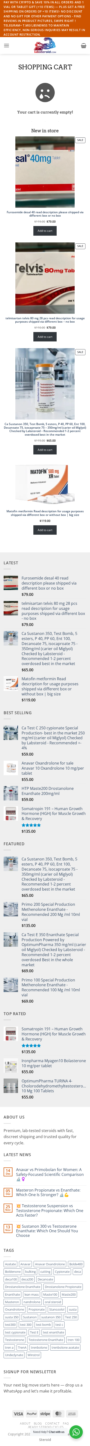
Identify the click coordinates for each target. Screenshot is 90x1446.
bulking (30, 1271)
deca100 (11, 1279)
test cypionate (15, 1332)
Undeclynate (14, 1355)
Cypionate (62, 1271)
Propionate (37, 1309)
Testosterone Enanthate (46, 1340)
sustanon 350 (50, 1317)
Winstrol (34, 1355)
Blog (38, 1423)
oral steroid (53, 1302)
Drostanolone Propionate (63, 1287)
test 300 (25, 1324)
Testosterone (14, 1340)
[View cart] (83, 45)
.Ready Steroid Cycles (45, 1427)
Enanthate (12, 1294)
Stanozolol (56, 1309)
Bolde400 (76, 1264)
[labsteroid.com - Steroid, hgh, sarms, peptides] (45, 45)
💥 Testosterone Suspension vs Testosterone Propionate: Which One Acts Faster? (49, 1211)
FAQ (66, 1423)
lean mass (31, 1294)
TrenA (22, 1347)
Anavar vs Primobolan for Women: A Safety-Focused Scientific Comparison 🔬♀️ (50, 1174)
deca (77, 1271)
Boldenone (13, 1271)
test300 (10, 1324)
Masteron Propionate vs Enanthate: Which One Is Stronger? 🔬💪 (48, 1192)
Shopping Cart (45, 67)
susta (73, 1309)
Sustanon (30, 1317)
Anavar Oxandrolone (50, 1264)
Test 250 (71, 1317)
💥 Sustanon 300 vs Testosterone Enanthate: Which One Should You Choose (47, 1231)
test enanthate (53, 1332)
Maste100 (50, 1294)
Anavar (25, 1264)
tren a (9, 1347)
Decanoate (45, 1279)
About (25, 1423)
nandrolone (32, 1302)
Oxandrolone (14, 1309)
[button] (6, 45)
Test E (34, 1332)
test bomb (43, 1324)
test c (59, 1324)
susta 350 (11, 1317)
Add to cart (45, 231)
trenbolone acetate (65, 1347)
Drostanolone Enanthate (22, 1287)
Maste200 (69, 1294)
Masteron (12, 1302)
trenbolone (39, 1347)
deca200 (27, 1279)
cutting (45, 1271)
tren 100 (73, 1340)
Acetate (10, 1264)
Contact (52, 1423)
